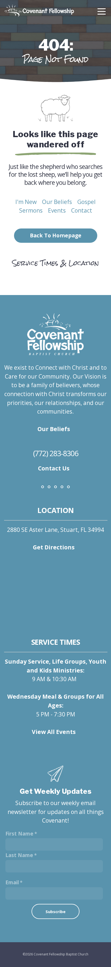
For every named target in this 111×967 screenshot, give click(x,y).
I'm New (26, 202)
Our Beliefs (57, 202)
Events (57, 210)
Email (12, 882)
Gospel (86, 202)
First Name (19, 833)
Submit (55, 918)
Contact (81, 210)
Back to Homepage (55, 235)
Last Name (19, 855)
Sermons (31, 210)
